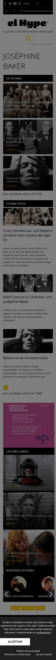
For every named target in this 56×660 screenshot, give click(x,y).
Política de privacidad (28, 651)
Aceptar (15, 642)
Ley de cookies (44, 654)
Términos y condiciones (17, 654)
